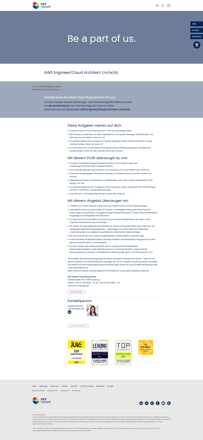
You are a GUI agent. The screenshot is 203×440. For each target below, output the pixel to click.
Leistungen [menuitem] (43, 386)
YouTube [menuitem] (163, 403)
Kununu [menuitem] (169, 403)
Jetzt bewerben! (76, 292)
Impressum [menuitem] (64, 390)
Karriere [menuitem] (64, 386)
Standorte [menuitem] (100, 386)
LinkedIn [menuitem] (141, 403)
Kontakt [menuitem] (110, 386)
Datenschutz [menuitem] (52, 390)
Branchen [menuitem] (55, 386)
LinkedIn (69, 312)
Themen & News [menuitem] (87, 386)
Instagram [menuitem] (152, 403)
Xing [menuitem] (146, 403)
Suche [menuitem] (162, 5)
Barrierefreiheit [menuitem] (38, 390)
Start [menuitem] (34, 386)
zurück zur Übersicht (78, 326)
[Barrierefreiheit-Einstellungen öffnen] (197, 45)
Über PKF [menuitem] (73, 386)
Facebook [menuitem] (158, 403)
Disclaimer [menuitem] (76, 390)
